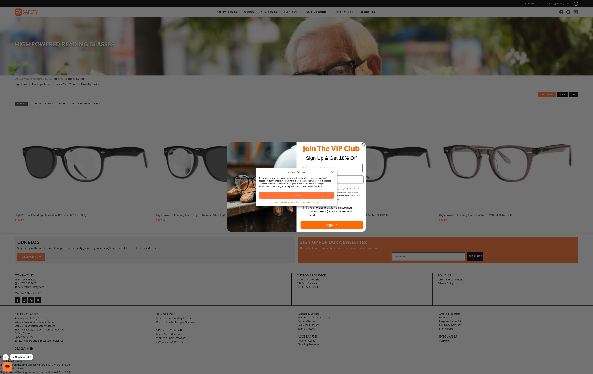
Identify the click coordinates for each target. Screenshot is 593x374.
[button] (332, 171)
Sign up (332, 225)
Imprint (314, 202)
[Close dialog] (363, 144)
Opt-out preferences (284, 202)
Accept (296, 195)
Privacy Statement (302, 202)
